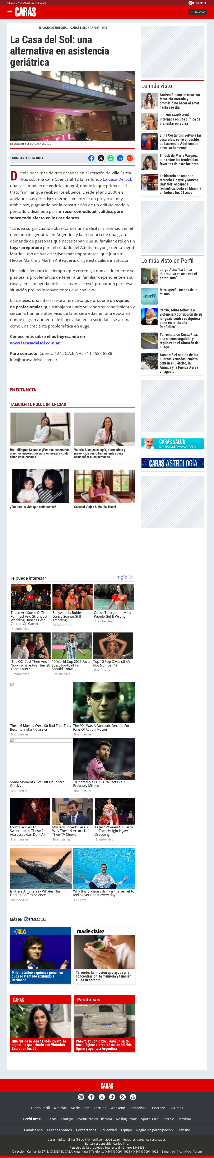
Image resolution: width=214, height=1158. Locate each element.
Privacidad (108, 1130)
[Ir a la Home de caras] (25, 15)
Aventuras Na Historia (94, 1119)
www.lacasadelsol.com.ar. (35, 343)
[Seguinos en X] (102, 1097)
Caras (52, 1119)
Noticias (60, 1108)
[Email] (130, 158)
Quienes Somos (59, 1130)
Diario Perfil (40, 1108)
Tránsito (183, 1130)
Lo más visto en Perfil (167, 260)
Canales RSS (33, 1130)
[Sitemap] (133, 1097)
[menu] (10, 12)
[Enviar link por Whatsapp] (110, 158)
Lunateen (157, 1108)
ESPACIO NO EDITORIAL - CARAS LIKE (61, 28)
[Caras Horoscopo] (172, 467)
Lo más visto (156, 85)
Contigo (67, 1119)
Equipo (126, 1130)
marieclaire (104, 932)
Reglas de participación (154, 1130)
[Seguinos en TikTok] (112, 1097)
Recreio (168, 1119)
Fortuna (100, 1108)
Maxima (184, 1119)
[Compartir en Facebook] (91, 158)
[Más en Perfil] (35, 920)
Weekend (118, 1108)
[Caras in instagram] (81, 1097)
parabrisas (104, 1000)
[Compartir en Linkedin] (120, 158)
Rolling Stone (126, 1119)
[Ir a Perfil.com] (198, 3)
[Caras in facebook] (91, 1097)
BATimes (176, 1108)
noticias (40, 932)
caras (40, 1000)
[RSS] (123, 1097)
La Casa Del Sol (117, 179)
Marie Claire (80, 1108)
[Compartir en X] (101, 158)
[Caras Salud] (172, 447)
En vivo (200, 12)
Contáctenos (86, 1130)
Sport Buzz (149, 1119)
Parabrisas (137, 1108)
